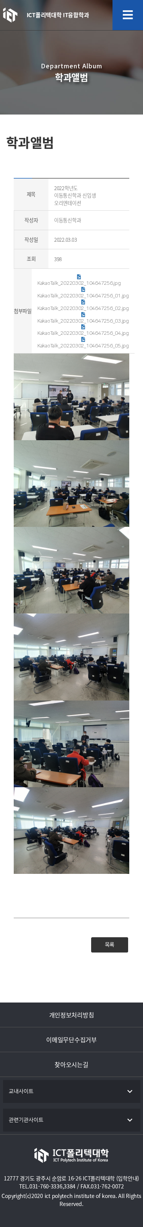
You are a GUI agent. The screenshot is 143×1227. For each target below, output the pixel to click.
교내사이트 (21, 1091)
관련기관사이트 (26, 1120)
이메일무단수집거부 (71, 1039)
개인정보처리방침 (71, 1014)
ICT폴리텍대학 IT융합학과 (58, 15)
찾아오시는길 (71, 1064)
